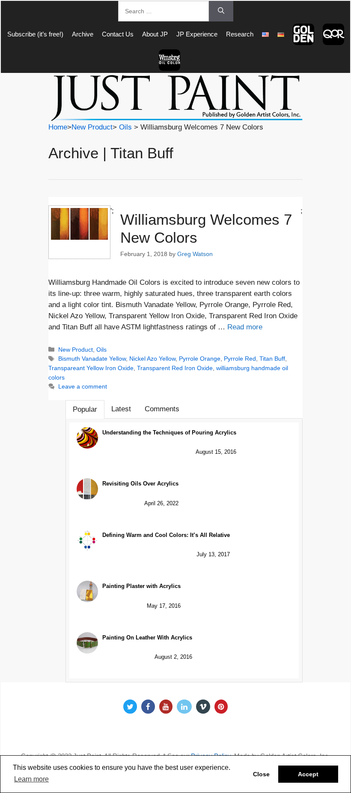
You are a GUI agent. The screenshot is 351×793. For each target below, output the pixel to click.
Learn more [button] (31, 779)
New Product (92, 127)
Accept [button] (308, 774)
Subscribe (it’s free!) (35, 34)
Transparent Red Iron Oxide (175, 368)
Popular (85, 409)
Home (57, 127)
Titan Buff (272, 358)
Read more (244, 327)
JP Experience (196, 34)
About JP (155, 34)
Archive (82, 34)
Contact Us (118, 34)
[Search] (221, 11)
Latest (121, 409)
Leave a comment (82, 386)
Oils (125, 127)
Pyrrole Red (240, 358)
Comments (162, 409)
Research (239, 34)
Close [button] (261, 774)
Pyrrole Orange (199, 358)
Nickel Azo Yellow (152, 358)
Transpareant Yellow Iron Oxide (91, 368)
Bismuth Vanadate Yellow (92, 358)
